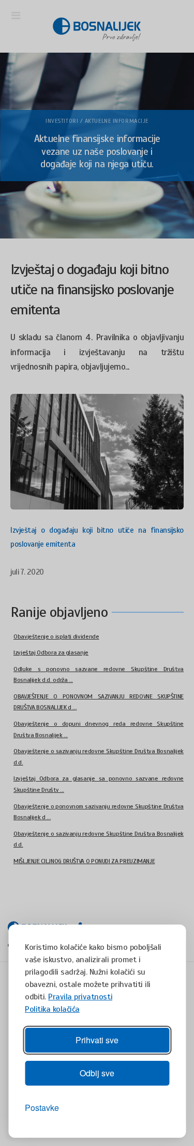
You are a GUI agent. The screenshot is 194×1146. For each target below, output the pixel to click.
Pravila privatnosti (80, 997)
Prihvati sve (97, 1040)
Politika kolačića (52, 1009)
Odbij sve (97, 1073)
